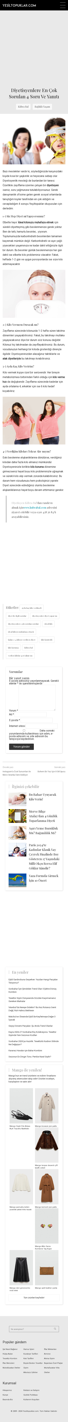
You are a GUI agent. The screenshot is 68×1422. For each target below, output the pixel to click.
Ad (11, 714)
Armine (47, 1354)
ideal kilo (48, 623)
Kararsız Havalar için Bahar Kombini (25, 1050)
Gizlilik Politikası (30, 1395)
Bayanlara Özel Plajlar (53, 1363)
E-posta (14, 720)
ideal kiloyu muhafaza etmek (21, 631)
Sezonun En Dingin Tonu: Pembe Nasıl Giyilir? (30, 1056)
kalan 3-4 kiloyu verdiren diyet (21, 639)
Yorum (13, 710)
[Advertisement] (34, 48)
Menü (63, 5)
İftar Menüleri (8, 1363)
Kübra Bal (23, 106)
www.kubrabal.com (34, 507)
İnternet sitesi (17, 726)
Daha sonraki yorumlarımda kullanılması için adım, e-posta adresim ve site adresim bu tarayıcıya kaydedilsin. (31, 734)
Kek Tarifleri (28, 1358)
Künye (5, 1395)
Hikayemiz (7, 1390)
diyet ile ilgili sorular (17, 616)
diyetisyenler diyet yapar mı (44, 616)
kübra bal (28, 647)
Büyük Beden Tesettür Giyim (33, 1365)
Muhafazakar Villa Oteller (51, 1370)
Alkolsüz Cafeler (30, 1372)
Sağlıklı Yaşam (42, 106)
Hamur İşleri (28, 1349)
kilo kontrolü (46, 639)
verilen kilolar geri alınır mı (20, 655)
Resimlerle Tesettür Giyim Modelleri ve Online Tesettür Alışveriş (19, 5)
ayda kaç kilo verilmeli (31, 608)
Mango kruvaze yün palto (46, 1126)
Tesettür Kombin (10, 1358)
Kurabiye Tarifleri (30, 1354)
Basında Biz (8, 1399)
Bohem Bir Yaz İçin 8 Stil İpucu (51, 771)
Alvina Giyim (49, 1358)
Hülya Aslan (8, 1354)
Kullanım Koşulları (31, 1399)
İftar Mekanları (50, 1349)
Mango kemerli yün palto (46, 1207)
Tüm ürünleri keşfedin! (34, 1297)
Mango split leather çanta (46, 1288)
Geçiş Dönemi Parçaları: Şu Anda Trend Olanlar (31, 1026)
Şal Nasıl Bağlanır (10, 1349)
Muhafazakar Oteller (11, 1368)
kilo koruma (13, 647)
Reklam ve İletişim (31, 1390)
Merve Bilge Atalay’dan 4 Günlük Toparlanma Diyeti (43, 816)
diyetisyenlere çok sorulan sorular (23, 623)
